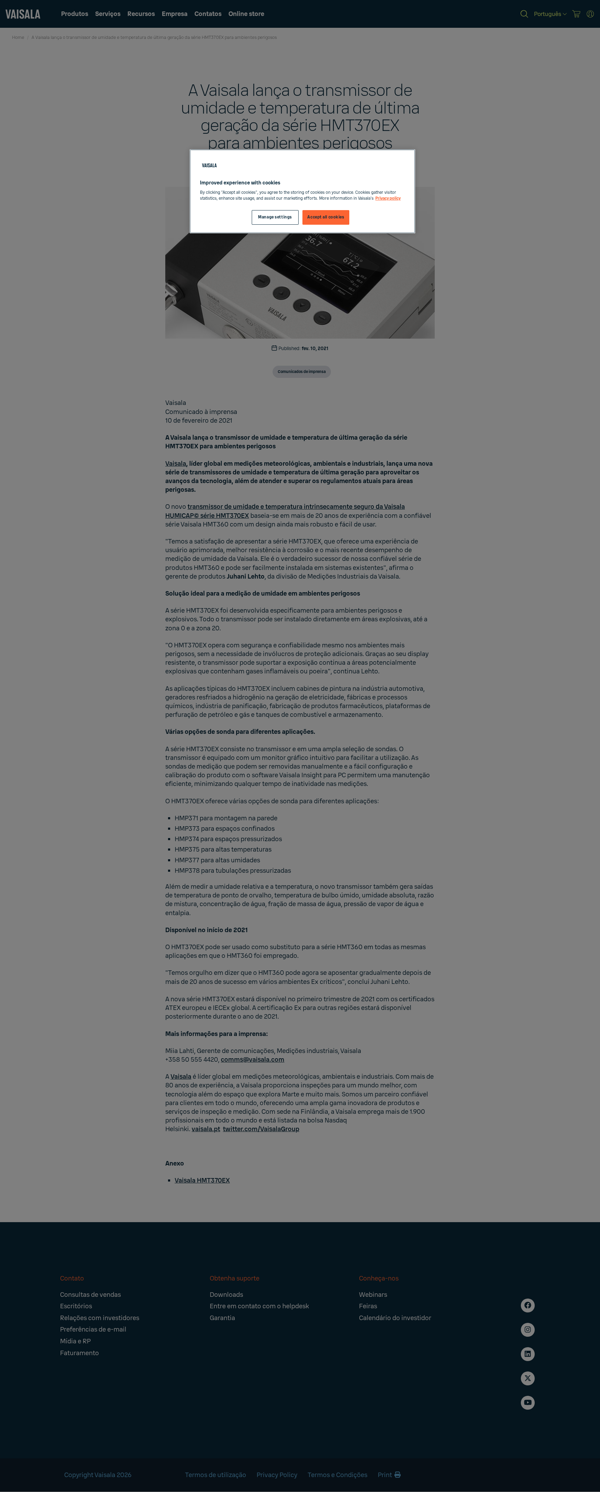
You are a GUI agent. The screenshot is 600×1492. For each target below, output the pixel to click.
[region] (302, 191)
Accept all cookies (325, 217)
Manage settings (275, 217)
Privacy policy (388, 198)
